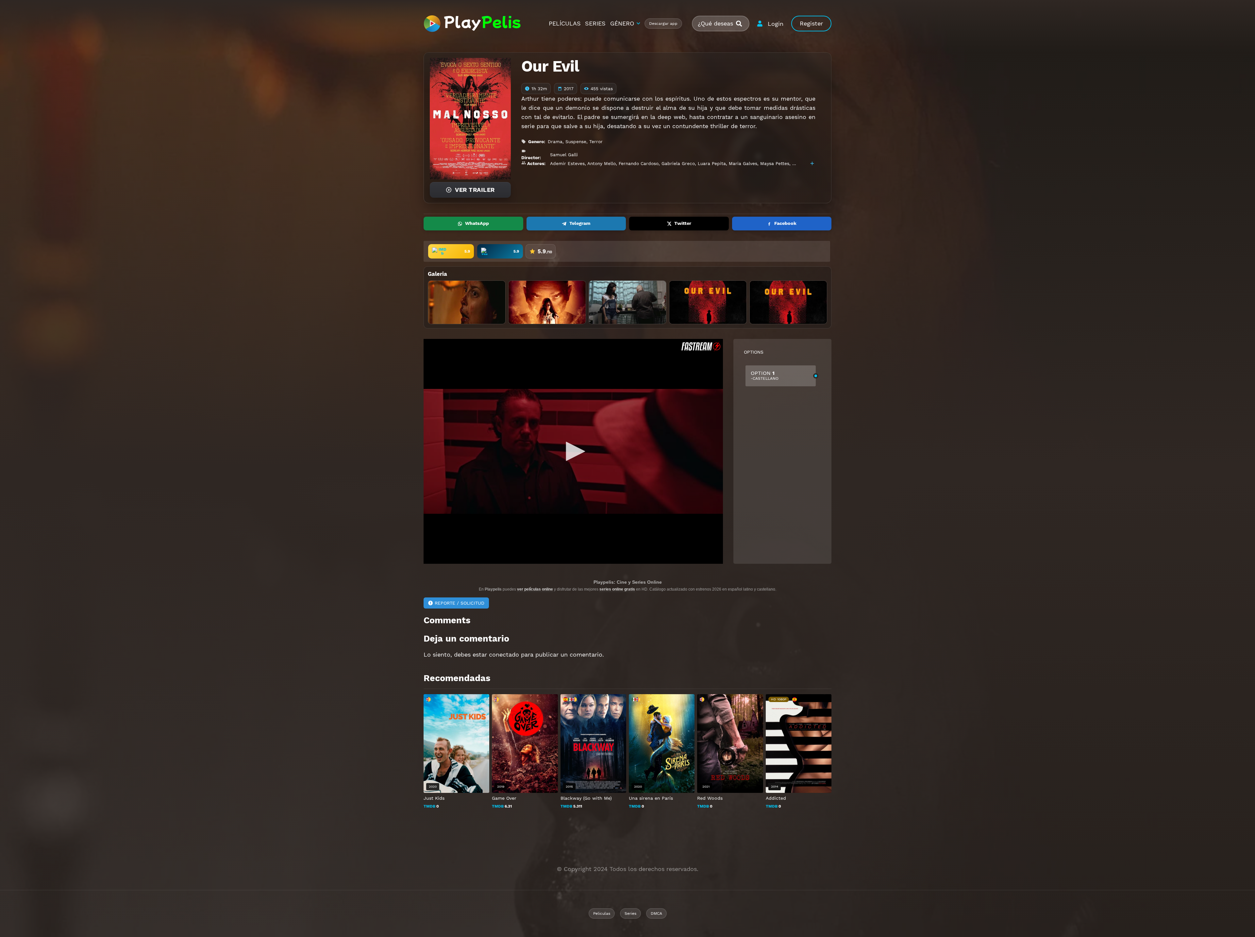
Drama (555, 141)
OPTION (764, 375)
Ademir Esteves (567, 163)
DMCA (656, 913)
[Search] (741, 24)
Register (811, 23)
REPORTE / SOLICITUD (459, 603)
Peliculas (601, 913)
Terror (596, 141)
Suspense (575, 141)
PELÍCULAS (565, 23)
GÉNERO (622, 23)
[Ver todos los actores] (812, 163)
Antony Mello (601, 163)
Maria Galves (743, 163)
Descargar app (663, 23)
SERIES (595, 23)
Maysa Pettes (774, 163)
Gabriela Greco (678, 163)
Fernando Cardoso (639, 163)
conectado (504, 654)
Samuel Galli (564, 154)
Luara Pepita (712, 163)
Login (775, 23)
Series (630, 913)
